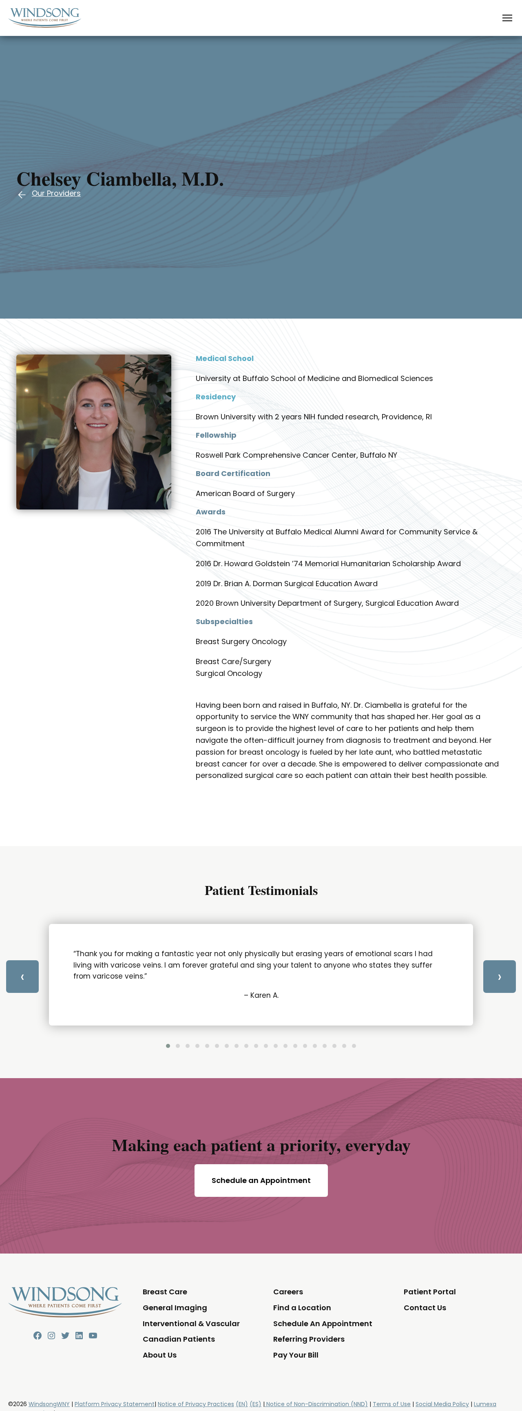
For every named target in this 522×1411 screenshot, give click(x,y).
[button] (168, 1046)
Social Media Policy (442, 1404)
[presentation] (22, 976)
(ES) (255, 1404)
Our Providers (56, 193)
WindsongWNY (49, 1404)
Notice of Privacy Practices (196, 1404)
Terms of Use (392, 1404)
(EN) (242, 1404)
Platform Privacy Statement (115, 1404)
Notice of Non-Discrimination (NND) (316, 1404)
